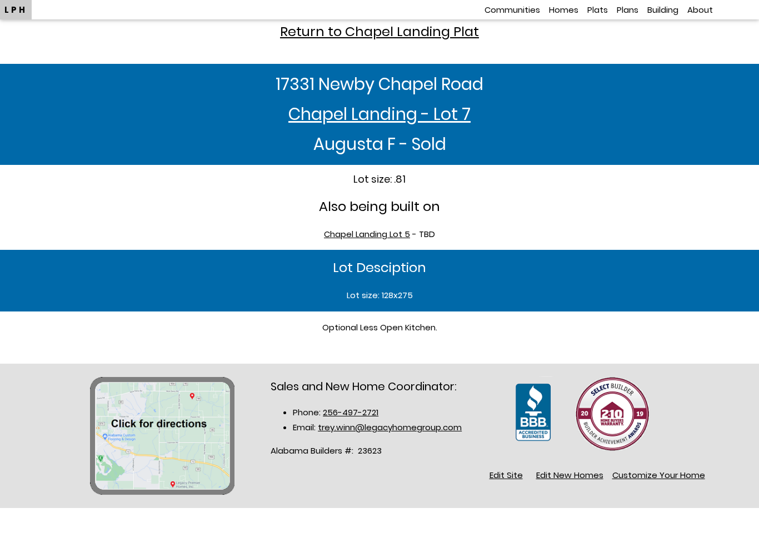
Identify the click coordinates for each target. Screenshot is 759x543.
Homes (563, 10)
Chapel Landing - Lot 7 (379, 114)
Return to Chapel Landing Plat (379, 31)
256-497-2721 (350, 412)
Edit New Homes (569, 475)
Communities (512, 10)
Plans (627, 10)
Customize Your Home (658, 475)
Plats (597, 10)
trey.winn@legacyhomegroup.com (390, 427)
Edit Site (506, 475)
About (700, 10)
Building (662, 10)
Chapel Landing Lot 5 (367, 234)
